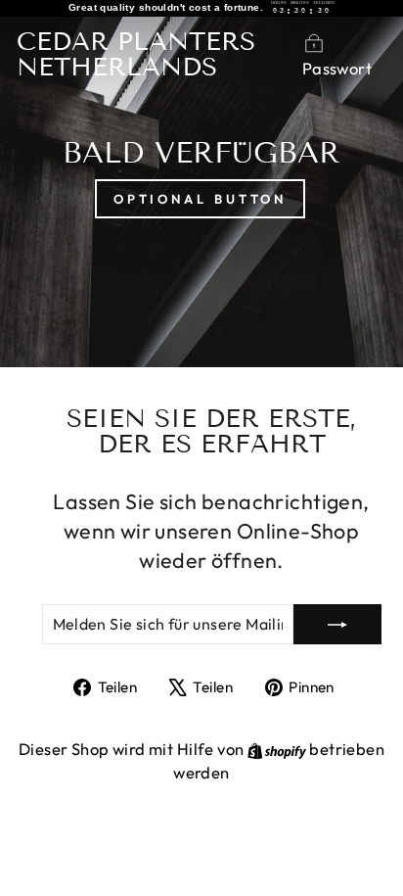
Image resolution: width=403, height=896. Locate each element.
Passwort (337, 68)
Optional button (200, 199)
